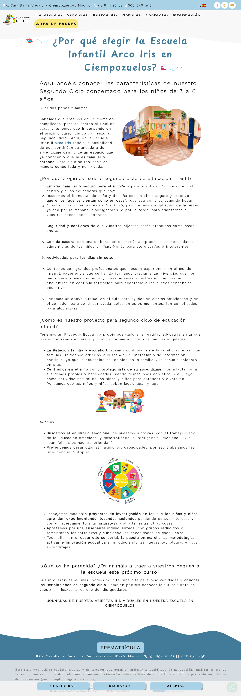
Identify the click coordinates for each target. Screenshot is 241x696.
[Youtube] (232, 5)
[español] (204, 5)
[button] (120, 647)
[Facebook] (217, 5)
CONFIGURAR (63, 686)
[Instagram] (224, 5)
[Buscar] (199, 5)
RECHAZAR (119, 686)
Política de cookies (115, 679)
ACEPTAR (176, 686)
